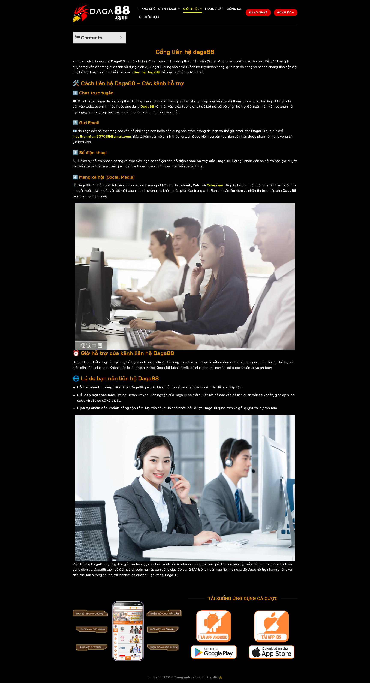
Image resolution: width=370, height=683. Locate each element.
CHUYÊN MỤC (149, 17)
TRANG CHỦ (146, 8)
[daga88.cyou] (102, 13)
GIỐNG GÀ (234, 8)
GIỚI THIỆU (191, 8)
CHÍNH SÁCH (167, 8)
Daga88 (147, 106)
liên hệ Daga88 (147, 72)
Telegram (215, 185)
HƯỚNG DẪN (214, 8)
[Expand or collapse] (121, 37)
